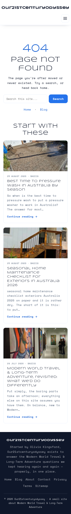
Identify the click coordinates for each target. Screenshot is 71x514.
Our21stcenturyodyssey (35, 8)
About (30, 479)
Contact (44, 479)
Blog (43, 109)
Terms (27, 486)
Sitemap (41, 486)
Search (58, 99)
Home (27, 109)
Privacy (60, 479)
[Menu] (65, 18)
